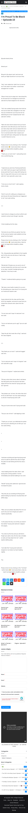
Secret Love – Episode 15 (5, 608)
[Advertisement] (14, 43)
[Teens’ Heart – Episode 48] (21, 600)
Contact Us (22, 800)
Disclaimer (15, 800)
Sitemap (14, 810)
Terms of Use (22, 807)
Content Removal (14, 802)
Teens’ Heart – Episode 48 (19, 608)
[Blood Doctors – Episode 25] (7, 618)
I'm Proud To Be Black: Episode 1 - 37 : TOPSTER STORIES (14, 11)
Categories (3, 755)
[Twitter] (7, 580)
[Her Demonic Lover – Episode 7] (21, 618)
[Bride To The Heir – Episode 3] (7, 636)
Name (3, 674)
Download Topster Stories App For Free (14, 805)
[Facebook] (4, 580)
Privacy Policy (14, 807)
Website (3, 686)
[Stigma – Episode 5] (21, 636)
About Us (9, 800)
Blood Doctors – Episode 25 (5, 626)
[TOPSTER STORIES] (10, 2)
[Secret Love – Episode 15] (7, 600)
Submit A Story (6, 807)
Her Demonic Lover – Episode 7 (20, 626)
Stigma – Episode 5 (20, 643)
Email (3, 680)
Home (3, 6)
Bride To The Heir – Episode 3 (6, 644)
